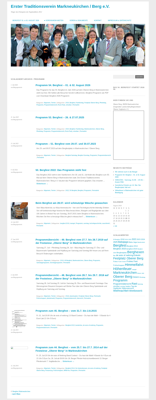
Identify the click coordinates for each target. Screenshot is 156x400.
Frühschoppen (41, 298)
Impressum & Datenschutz (119, 20)
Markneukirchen (89, 129)
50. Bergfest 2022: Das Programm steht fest (61, 170)
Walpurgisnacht (128, 288)
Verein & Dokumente (79, 20)
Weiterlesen (42, 184)
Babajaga (123, 242)
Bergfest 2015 (70, 325)
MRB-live (67, 370)
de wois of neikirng (89, 325)
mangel (72, 223)
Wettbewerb (135, 290)
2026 (67, 103)
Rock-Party (61, 105)
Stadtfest (128, 286)
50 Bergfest (73, 190)
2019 (62, 260)
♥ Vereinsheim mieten (53, 20)
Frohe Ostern (122, 261)
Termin (53, 103)
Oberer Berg (100, 129)
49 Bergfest (68, 260)
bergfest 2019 (64, 223)
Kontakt (98, 20)
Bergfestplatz (122, 253)
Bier (114, 255)
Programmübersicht (50, 105)
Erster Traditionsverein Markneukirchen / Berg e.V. (60, 6)
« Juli (115, 226)
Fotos (115, 261)
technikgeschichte (96, 223)
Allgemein (47, 103)
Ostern (136, 277)
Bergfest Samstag (71, 155)
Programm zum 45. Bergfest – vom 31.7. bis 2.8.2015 (66, 310)
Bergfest (72, 103)
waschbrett (105, 223)
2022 (67, 190)
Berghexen (135, 252)
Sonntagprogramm (56, 263)
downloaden (74, 296)
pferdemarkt (51, 298)
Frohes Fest (132, 261)
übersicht (80, 298)
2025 (67, 129)
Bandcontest (141, 242)
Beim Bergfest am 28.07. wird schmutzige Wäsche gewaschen (72, 203)
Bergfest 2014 (70, 368)
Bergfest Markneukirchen (21, 391)
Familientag (80, 103)
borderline (78, 325)
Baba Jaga (133, 242)
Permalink (76, 105)
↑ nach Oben (15, 394)
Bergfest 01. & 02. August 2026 (26, 20)
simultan (69, 105)
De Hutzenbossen (81, 368)
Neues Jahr (140, 273)
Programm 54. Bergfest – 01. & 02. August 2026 (63, 85)
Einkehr (137, 255)
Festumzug (49, 370)
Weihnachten (121, 290)
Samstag (140, 284)
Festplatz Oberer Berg (91, 103)
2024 (143, 239)
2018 (67, 296)
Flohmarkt (97, 296)
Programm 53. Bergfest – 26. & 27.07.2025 (60, 117)
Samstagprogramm (42, 263)
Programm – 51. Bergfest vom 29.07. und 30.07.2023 (66, 143)
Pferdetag (103, 103)
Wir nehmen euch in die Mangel (126, 172)
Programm (39, 105)
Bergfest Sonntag (83, 155)
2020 (129, 239)
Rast (134, 283)
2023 (139, 239)
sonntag (86, 223)
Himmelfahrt (134, 265)
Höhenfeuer (122, 269)
